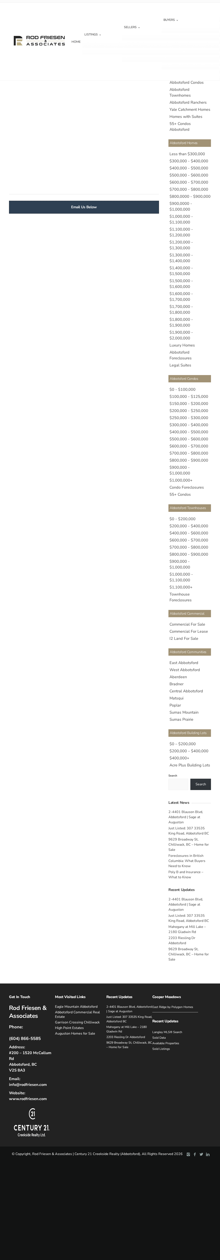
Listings (91, 34)
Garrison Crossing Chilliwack (77, 1022)
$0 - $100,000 (183, 389)
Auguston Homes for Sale (75, 1033)
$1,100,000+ (181, 587)
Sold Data (132, 51)
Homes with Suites (186, 116)
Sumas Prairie (181, 719)
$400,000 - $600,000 (189, 533)
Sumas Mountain (184, 712)
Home (76, 42)
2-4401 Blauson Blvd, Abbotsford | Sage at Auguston (185, 817)
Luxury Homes (182, 345)
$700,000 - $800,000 (189, 189)
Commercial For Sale (187, 624)
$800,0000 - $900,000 (190, 196)
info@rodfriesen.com (28, 1084)
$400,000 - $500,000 (189, 168)
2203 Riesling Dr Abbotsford (125, 1037)
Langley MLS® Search (167, 1032)
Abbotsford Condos (187, 82)
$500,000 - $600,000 (189, 175)
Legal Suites (180, 365)
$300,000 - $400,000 (189, 161)
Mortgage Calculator (178, 37)
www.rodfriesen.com (28, 1098)
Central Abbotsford (186, 691)
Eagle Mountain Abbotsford (76, 1006)
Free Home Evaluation (140, 44)
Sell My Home (134, 37)
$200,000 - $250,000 (189, 410)
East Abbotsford (184, 662)
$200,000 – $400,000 (189, 751)
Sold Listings (94, 51)
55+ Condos (180, 494)
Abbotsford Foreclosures (181, 355)
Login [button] (48, 95)
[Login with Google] (21, 97)
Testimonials (133, 58)
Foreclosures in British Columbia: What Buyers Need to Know (186, 860)
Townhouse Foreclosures (181, 597)
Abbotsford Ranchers (188, 102)
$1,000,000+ (181, 480)
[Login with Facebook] (12, 97)
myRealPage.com (91, 185)
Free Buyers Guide (177, 44)
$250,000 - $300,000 (189, 417)
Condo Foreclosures (187, 487)
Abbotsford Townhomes (180, 92)
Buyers (169, 20)
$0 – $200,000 (183, 743)
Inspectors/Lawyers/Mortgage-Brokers (190, 51)
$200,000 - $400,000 (189, 526)
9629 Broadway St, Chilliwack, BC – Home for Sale (188, 844)
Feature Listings (96, 44)
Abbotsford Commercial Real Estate (77, 1014)
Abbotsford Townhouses (188, 508)
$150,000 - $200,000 (189, 403)
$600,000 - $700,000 (189, 182)
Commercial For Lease (189, 631)
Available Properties (165, 1043)
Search (172, 776)
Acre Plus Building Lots (190, 765)
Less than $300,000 (187, 154)
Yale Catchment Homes (190, 109)
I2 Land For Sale (184, 638)
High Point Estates (69, 1028)
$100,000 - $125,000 (189, 396)
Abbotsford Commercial (187, 613)
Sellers (130, 27)
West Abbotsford (185, 669)
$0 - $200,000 (183, 518)
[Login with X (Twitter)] (30, 97)
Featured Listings (176, 29)
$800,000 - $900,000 (189, 460)
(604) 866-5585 (25, 1038)
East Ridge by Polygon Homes (172, 1007)
